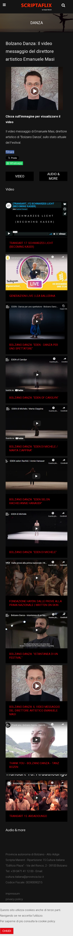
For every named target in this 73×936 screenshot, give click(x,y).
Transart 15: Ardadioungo (28, 816)
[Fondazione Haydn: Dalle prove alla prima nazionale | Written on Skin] (36, 578)
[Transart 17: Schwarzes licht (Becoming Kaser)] (36, 220)
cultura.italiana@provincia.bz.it (25, 876)
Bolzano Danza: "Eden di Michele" (33, 552)
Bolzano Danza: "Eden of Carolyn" (33, 397)
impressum (13, 893)
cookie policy (46, 921)
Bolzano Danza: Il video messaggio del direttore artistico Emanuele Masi (34, 710)
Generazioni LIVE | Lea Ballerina (32, 296)
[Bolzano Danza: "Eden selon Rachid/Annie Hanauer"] (36, 476)
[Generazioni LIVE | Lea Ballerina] (36, 272)
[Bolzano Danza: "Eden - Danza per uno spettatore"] (36, 321)
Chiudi (6, 931)
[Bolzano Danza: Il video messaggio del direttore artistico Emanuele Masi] (36, 683)
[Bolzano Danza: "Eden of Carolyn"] (36, 374)
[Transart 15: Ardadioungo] (36, 792)
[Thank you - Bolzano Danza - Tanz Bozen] (36, 740)
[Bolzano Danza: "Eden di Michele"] (36, 529)
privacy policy (14, 899)
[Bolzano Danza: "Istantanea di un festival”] (36, 630)
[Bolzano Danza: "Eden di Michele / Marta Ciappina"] (36, 423)
